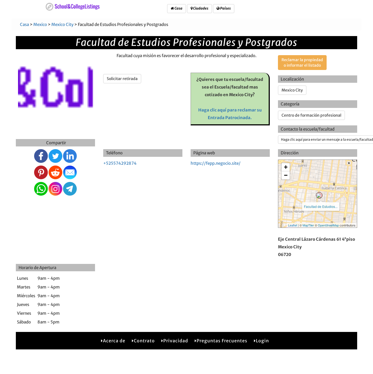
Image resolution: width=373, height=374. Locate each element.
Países (225, 8)
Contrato (144, 340)
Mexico (40, 24)
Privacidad (175, 340)
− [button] (286, 175)
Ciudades (200, 8)
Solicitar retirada (122, 78)
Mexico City (62, 24)
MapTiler (308, 225)
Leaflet (292, 225)
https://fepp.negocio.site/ (216, 163)
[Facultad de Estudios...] (319, 195)
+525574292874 (120, 163)
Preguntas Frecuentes (222, 340)
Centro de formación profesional (311, 115)
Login (262, 340)
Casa (178, 8)
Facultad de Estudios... (321, 206)
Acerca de (114, 340)
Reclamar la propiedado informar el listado (302, 62)
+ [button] (286, 167)
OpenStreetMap (328, 225)
